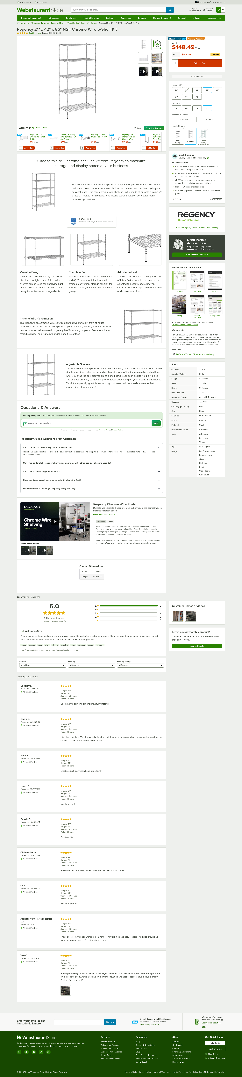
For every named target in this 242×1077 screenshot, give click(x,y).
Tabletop (109, 18)
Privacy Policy (117, 430)
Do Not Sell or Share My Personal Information (205, 1072)
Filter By (71, 662)
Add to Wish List (197, 76)
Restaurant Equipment (31, 18)
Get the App (41, 2)
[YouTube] (26, 1052)
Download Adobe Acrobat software (185, 325)
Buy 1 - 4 (175, 43)
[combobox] (118, 10)
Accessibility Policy (175, 1072)
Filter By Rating (124, 662)
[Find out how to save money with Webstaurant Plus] (19, 135)
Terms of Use (104, 430)
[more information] (207, 158)
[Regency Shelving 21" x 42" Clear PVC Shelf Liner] (63, 141)
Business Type (214, 18)
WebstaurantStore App (110, 1048)
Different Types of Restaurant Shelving (199, 354)
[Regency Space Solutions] (197, 216)
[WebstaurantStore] (52, 1037)
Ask (156, 423)
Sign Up (110, 1022)
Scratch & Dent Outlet (145, 1045)
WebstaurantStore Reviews (147, 1059)
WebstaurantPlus (108, 1042)
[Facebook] (34, 1052)
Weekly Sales (141, 1048)
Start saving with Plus (149, 1025)
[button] (143, 44)
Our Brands (177, 1045)
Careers (175, 1048)
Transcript (101, 522)
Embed (110, 522)
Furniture (142, 18)
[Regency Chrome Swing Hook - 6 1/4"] (94, 141)
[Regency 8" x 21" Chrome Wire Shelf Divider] (32, 141)
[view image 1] (177, 616)
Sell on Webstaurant (181, 1059)
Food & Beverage (91, 18)
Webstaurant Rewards (110, 1045)
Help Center (24, 2)
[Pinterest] (48, 1052)
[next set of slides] (164, 141)
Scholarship (177, 1055)
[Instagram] (19, 1052)
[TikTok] (41, 1052)
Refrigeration (53, 18)
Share (139, 128)
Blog (138, 1042)
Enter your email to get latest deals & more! (31, 1022)
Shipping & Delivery (216, 1058)
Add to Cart (28, 148)
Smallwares (71, 18)
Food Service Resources (146, 1055)
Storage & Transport (162, 18)
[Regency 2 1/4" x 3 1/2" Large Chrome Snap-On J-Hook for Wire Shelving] (155, 141)
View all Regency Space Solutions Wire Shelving (197, 228)
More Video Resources (103, 514)
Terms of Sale (131, 1072)
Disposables (125, 18)
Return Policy (178, 1062)
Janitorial (182, 18)
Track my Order (215, 1049)
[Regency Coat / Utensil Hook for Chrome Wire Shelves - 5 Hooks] (125, 141)
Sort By (22, 662)
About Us (176, 1042)
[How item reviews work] (65, 621)
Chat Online (213, 1054)
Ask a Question (156, 128)
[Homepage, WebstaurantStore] (40, 10)
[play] (55, 521)
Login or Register (197, 646)
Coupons (140, 1052)
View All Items (41, 128)
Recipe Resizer (107, 1055)
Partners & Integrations (110, 1059)
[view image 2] (190, 616)
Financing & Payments (182, 1052)
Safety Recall (141, 1062)
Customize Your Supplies (111, 1052)
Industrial (197, 18)
